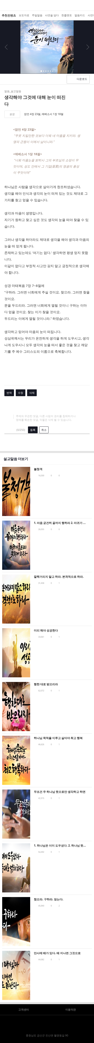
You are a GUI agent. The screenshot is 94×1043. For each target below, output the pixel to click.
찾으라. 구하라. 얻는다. (48, 899)
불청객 (38, 469)
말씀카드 (80, 15)
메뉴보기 (3, 5)
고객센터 (23, 1009)
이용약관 (70, 1009)
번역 (9, 393)
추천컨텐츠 (9, 15)
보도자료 (24, 15)
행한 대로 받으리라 (46, 684)
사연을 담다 (52, 15)
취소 (44, 430)
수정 (20, 393)
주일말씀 (37, 15)
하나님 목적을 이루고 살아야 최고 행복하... (58, 738)
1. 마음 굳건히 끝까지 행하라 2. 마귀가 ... (60, 523)
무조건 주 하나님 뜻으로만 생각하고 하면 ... (59, 792)
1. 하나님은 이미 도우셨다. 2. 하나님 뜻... (60, 845)
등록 (32, 430)
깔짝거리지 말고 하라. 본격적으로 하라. (59, 577)
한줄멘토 (66, 15)
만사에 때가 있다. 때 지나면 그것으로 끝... (57, 953)
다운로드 (82, 79)
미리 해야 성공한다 (46, 630)
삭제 (32, 393)
